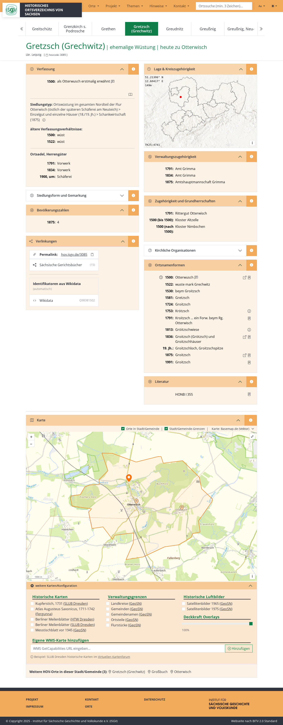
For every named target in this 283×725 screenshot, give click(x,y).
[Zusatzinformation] (113, 81)
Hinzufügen (240, 648)
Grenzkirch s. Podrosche (75, 28)
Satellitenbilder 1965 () (209, 603)
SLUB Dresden (75, 603)
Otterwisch (194, 47)
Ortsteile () (124, 619)
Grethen (108, 28)
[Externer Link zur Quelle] (245, 277)
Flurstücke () (126, 625)
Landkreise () (126, 603)
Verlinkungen (46, 241)
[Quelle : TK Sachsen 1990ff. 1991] (249, 362)
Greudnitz (174, 28)
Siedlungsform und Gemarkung (61, 195)
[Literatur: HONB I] (249, 394)
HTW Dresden (82, 619)
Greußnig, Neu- (240, 28)
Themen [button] (133, 6)
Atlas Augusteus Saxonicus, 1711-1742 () (65, 611)
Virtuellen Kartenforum (114, 657)
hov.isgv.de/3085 (74, 254)
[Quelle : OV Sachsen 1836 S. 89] (249, 337)
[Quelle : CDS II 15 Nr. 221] (249, 277)
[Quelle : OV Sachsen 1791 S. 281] (249, 318)
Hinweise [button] (157, 6)
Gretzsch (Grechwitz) (128, 671)
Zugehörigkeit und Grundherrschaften (185, 201)
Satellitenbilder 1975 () (209, 609)
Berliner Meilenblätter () (64, 619)
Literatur (162, 381)
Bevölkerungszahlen (53, 210)
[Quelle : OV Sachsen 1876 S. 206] (249, 355)
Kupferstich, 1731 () (61, 603)
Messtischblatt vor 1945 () (60, 630)
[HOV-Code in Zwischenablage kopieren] (46, 55)
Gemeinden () (127, 609)
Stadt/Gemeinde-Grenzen (187, 429)
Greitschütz (42, 28)
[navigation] (141, 29)
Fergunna (43, 614)
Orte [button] (92, 6)
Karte (41, 420)
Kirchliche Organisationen (175, 250)
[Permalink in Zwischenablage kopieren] (92, 254)
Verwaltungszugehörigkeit (175, 156)
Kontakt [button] (180, 6)
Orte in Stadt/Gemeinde (142, 429)
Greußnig (208, 28)
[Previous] (21, 29)
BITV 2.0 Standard (265, 721)
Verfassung (46, 69)
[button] (249, 277)
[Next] (261, 29)
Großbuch (160, 671)
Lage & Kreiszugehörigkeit (174, 69)
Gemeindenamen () (131, 614)
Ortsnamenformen (170, 265)
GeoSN (79, 630)
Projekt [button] (112, 6)
